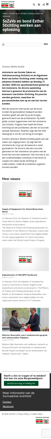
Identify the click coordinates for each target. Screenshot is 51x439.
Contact (7, 402)
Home (5, 13)
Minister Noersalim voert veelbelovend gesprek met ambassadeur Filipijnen (24, 336)
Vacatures (8, 406)
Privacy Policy (23, 414)
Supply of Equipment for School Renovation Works (22, 210)
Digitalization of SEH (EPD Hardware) (19, 275)
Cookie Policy (36, 414)
